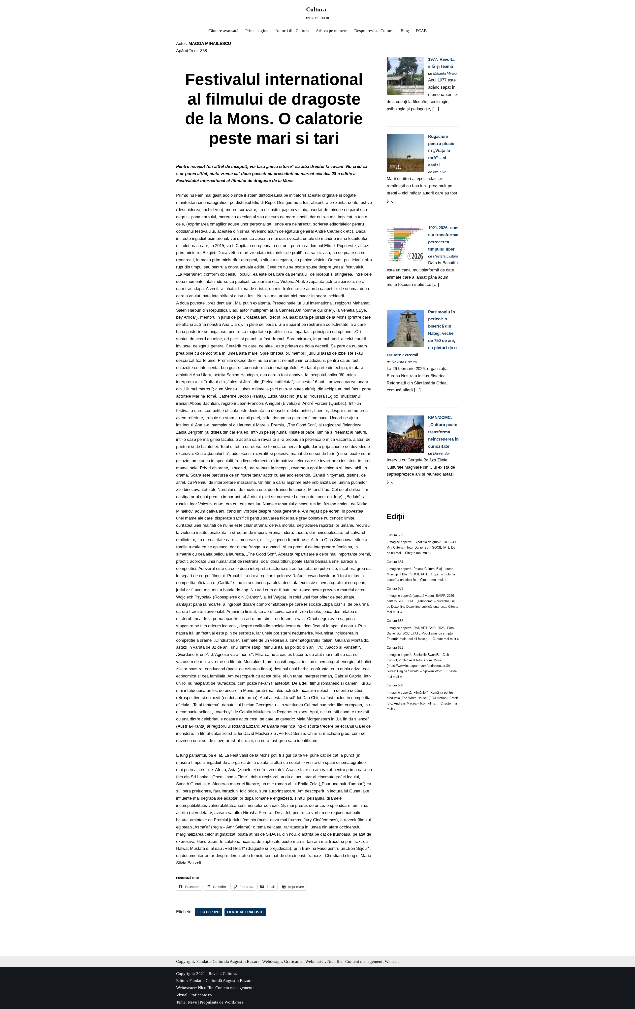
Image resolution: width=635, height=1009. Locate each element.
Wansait (392, 961)
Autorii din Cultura (292, 30)
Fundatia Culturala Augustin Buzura (227, 961)
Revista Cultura (445, 256)
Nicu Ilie (439, 172)
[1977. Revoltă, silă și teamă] (405, 93)
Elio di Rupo (208, 912)
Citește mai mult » (418, 553)
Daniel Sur (441, 453)
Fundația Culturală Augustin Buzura (221, 980)
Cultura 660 (395, 685)
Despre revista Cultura (374, 30)
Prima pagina (256, 30)
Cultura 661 (395, 647)
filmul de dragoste (245, 912)
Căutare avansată (223, 30)
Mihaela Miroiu (445, 73)
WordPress (233, 1002)
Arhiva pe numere (331, 30)
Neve (192, 1002)
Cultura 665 (395, 535)
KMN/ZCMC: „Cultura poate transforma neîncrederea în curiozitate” (443, 432)
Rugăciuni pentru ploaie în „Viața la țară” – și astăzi (441, 151)
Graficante (293, 961)
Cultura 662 (395, 621)
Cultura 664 (395, 562)
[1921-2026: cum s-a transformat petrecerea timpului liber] (405, 261)
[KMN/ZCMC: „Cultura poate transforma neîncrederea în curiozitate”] (405, 451)
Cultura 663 (395, 588)
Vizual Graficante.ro (194, 995)
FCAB (421, 30)
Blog (405, 30)
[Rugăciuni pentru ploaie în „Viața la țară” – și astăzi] (405, 170)
